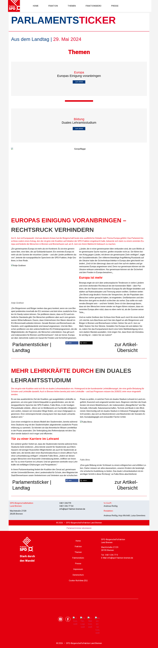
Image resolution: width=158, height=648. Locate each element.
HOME (35, 6)
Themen (78, 552)
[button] (140, 6)
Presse (78, 563)
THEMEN (72, 6)
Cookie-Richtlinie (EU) (78, 580)
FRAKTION (53, 6)
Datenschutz (78, 575)
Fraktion (78, 546)
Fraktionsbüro (78, 558)
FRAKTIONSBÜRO (93, 6)
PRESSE (114, 6)
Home (78, 541)
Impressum (78, 569)
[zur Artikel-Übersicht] (142, 344)
